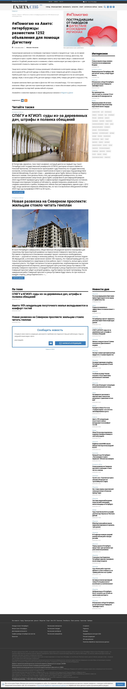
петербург (111, 115)
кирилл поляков (97, 145)
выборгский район (98, 127)
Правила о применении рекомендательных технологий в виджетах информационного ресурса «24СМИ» (39, 663)
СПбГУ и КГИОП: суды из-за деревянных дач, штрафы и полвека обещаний (49, 117)
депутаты (102, 151)
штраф (94, 136)
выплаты (95, 142)
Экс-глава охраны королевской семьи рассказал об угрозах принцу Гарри (102, 491)
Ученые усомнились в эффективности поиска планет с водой (103, 309)
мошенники (107, 136)
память (101, 142)
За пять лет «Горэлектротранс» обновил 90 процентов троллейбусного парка (103, 479)
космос (105, 145)
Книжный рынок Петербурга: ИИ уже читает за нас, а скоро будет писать (103, 73)
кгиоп (94, 154)
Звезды (94, 101)
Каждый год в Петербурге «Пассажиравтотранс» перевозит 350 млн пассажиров (103, 457)
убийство (100, 118)
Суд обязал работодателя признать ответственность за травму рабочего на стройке (102, 570)
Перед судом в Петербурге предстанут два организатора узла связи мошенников (102, 547)
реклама (107, 142)
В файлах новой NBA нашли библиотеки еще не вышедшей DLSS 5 (102, 445)
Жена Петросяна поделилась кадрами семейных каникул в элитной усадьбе (102, 434)
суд (106, 115)
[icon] (104, 7)
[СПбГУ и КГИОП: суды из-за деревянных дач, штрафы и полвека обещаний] (50, 143)
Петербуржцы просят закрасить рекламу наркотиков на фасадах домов (103, 320)
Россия (94, 118)
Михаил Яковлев (32, 47)
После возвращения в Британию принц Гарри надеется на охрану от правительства (103, 298)
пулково (102, 121)
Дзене (71, 93)
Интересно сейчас (17, 112)
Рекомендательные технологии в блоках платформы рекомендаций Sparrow (31, 665)
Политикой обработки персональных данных (51, 685)
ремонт (107, 118)
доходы (112, 133)
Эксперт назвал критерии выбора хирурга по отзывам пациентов (103, 354)
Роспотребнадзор (103, 130)
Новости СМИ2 (50, 349)
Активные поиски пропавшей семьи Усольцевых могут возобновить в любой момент (102, 582)
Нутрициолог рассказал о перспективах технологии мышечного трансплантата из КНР (102, 397)
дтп (102, 111)
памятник (107, 157)
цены (111, 124)
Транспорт (95, 453)
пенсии (100, 136)
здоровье (95, 133)
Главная (14, 14)
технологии (96, 139)
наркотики (109, 121)
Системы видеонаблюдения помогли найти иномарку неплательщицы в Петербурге (102, 502)
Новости (14, 11)
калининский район (98, 124)
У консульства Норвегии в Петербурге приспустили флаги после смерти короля (102, 559)
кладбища (95, 151)
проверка (95, 121)
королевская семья (98, 157)
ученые (95, 130)
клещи (105, 154)
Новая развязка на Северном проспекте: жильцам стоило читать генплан (49, 203)
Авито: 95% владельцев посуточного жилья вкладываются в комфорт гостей (101, 422)
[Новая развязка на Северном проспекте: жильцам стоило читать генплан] (50, 228)
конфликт (107, 127)
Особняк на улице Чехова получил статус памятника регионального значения (101, 375)
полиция (100, 115)
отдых (106, 139)
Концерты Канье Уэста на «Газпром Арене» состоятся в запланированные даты (102, 409)
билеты (108, 151)
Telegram (64, 93)
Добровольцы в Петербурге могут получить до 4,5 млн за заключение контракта (102, 593)
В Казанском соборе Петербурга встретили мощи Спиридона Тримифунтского (103, 84)
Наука (93, 59)
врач (102, 139)
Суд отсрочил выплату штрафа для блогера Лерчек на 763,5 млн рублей (103, 513)
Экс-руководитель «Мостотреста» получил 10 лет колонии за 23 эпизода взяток (102, 94)
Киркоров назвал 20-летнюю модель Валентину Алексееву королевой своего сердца (102, 104)
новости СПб (96, 111)
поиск (106, 124)
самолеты (95, 148)
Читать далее (18, 192)
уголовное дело (104, 133)
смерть (94, 115)
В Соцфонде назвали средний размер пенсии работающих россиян (102, 536)
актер (110, 145)
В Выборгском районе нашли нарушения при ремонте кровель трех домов (103, 525)
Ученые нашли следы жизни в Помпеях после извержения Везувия (102, 63)
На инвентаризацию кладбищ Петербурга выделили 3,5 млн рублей (102, 364)
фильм (99, 154)
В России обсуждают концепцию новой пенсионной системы (103, 386)
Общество (94, 80)
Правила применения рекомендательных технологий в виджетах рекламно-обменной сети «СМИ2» (38, 667)
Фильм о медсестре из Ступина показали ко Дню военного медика (103, 343)
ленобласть (108, 111)
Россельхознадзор (104, 148)
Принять (120, 684)
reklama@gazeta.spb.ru (44, 679)
